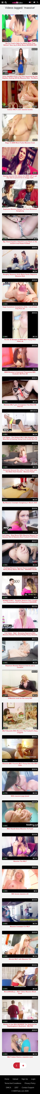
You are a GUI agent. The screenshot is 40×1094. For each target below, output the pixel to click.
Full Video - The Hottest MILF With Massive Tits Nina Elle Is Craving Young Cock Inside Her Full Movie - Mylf (20, 439)
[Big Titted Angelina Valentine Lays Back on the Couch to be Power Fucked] (20, 226)
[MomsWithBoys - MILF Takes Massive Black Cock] (20, 976)
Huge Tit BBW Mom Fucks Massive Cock (20, 143)
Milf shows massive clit (20, 894)
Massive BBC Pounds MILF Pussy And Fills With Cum (20, 764)
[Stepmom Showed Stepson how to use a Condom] (20, 650)
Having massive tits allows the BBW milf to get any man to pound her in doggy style (20, 177)
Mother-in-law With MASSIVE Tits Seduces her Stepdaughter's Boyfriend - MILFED (20, 1025)
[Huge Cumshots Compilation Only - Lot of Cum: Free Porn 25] (20, 292)
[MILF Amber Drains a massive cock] (20, 1042)
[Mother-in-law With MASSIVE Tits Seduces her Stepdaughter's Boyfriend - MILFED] (20, 1009)
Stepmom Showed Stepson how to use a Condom (20, 666)
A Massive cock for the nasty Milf (20, 698)
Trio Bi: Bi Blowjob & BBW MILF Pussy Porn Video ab (20, 340)
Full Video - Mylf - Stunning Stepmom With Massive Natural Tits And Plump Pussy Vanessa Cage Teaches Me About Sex (20, 634)
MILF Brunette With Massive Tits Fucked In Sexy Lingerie (20, 731)
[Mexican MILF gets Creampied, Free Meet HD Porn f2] (20, 389)
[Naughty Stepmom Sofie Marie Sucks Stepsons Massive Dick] (20, 259)
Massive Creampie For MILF (20, 926)
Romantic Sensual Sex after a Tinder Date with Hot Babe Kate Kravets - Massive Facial (20, 471)
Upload (15, 1079)
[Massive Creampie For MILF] (20, 911)
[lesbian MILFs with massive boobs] (20, 94)
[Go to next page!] (23, 1065)
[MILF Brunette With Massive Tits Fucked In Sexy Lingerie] (20, 716)
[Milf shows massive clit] (20, 879)
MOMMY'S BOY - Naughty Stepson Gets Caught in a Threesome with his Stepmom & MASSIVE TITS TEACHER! (20, 602)
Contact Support (28, 1087)
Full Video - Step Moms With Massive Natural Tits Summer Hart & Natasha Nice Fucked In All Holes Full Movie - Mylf (20, 536)
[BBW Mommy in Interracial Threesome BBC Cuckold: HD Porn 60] (20, 357)
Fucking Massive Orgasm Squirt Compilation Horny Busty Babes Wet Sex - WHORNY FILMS (20, 568)
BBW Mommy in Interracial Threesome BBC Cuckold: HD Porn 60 (20, 373)
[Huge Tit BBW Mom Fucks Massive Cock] (20, 127)
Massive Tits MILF (20, 861)
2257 (16, 1087)
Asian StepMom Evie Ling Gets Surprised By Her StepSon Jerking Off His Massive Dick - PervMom (20, 77)
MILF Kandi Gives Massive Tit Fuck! (20, 829)
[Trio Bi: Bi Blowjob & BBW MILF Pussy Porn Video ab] (20, 324)
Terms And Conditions (13, 1083)
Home (7, 1079)
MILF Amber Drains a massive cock (20, 1057)
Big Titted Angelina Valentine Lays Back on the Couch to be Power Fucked (20, 242)
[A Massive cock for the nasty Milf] (20, 683)
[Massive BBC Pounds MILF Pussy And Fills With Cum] (20, 748)
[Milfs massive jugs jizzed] (20, 781)
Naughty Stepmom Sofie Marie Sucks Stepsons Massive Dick (20, 275)
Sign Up (25, 1079)
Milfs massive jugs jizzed (20, 796)
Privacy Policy (30, 1083)
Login (33, 1079)
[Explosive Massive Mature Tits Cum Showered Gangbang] (20, 194)
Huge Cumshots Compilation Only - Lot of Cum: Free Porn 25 (20, 307)
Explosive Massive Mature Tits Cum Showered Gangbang (20, 210)
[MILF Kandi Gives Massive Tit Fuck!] (20, 813)
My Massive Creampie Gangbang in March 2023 (20, 502)
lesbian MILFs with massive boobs (20, 109)
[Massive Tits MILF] (20, 846)
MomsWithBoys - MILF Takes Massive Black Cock (20, 992)
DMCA (8, 1087)
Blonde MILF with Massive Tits (20, 959)
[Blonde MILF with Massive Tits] (20, 944)
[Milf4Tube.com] (17, 3)
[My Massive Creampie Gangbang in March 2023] (20, 487)
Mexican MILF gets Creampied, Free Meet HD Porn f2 (20, 405)
